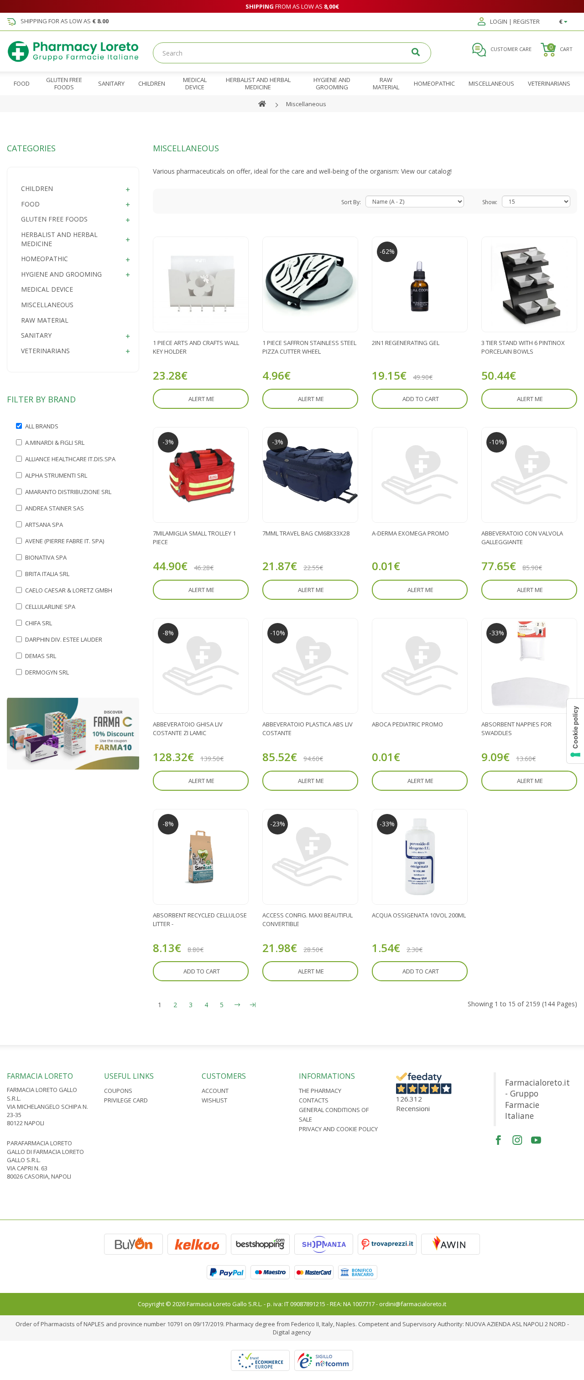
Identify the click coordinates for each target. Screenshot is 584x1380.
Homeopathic (44, 258)
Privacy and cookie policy (338, 1129)
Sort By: (351, 202)
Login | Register (514, 22)
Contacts (313, 1100)
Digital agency (292, 1332)
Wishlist (214, 1100)
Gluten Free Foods (54, 219)
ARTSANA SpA (44, 524)
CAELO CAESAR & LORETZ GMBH (68, 590)
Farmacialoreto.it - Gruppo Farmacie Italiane (537, 1099)
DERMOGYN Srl (47, 672)
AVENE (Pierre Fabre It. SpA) (64, 541)
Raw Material (44, 320)
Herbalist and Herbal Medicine (59, 239)
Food (30, 204)
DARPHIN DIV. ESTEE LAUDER (63, 639)
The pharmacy (320, 1090)
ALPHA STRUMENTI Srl (56, 475)
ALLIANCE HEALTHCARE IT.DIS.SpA (70, 459)
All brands (41, 426)
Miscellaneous (306, 104)
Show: (489, 202)
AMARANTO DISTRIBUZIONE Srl (68, 492)
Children (37, 188)
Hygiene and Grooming (61, 274)
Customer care (510, 49)
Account (215, 1090)
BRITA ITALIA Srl (47, 574)
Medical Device (47, 289)
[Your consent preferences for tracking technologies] (575, 731)
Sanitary (36, 335)
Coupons (118, 1090)
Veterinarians (45, 350)
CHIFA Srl (38, 623)
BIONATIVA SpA (46, 557)
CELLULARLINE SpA (50, 606)
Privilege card (126, 1100)
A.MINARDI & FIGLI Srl (54, 442)
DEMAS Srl (40, 656)
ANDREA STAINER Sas (54, 508)
